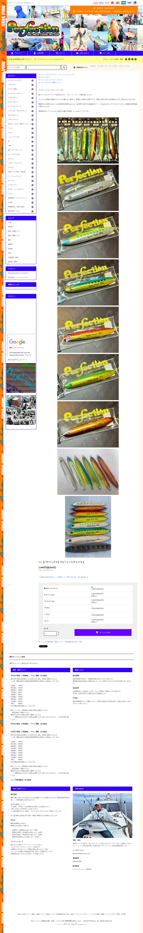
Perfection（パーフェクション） (18, 277)
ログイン (62, 53)
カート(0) (106, 53)
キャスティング (102, 66)
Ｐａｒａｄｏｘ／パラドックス (64, 74)
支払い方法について (24, 914)
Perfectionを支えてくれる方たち (18, 273)
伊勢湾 (10, 227)
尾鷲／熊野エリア (14, 235)
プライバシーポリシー (82, 914)
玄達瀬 (10, 248)
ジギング (93, 66)
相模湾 (10, 244)
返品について (59, 642)
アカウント (18, 53)
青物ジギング (56, 82)
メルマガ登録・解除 (116, 59)
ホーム (41, 74)
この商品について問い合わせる (66, 577)
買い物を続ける (83, 577)
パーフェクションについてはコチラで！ (51, 59)
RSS (118, 914)
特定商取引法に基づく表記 (73, 642)
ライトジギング (57, 80)
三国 (9, 222)
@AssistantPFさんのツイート (17, 360)
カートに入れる (104, 632)
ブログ (105, 59)
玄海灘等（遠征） (14, 257)
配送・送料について (38, 914)
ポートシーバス (124, 66)
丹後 (9, 253)
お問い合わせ (84, 53)
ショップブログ (110, 914)
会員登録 (40, 53)
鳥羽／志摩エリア (14, 231)
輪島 (9, 240)
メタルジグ (48, 74)
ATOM (123, 914)
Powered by (60, 924)
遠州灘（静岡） (13, 261)
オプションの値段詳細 (46, 642)
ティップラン (113, 66)
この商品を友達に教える (47, 577)
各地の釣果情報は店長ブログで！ (20, 59)
